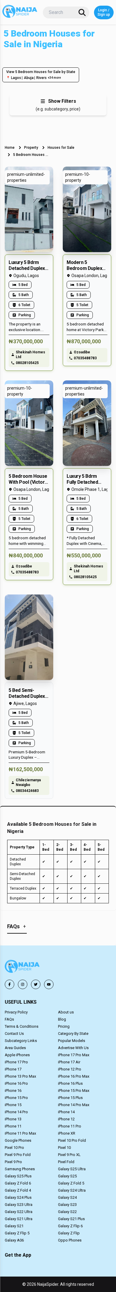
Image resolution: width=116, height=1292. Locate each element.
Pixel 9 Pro (13, 1162)
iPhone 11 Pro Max (20, 1133)
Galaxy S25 (67, 1176)
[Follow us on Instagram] (22, 984)
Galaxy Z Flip (69, 1233)
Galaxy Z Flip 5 (17, 1233)
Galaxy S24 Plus (18, 1197)
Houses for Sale (61, 148)
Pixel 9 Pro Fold (18, 1154)
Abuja (29, 78)
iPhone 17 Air (69, 1062)
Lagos (16, 78)
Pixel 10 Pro (14, 1147)
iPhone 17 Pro (16, 1062)
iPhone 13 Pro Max (20, 1076)
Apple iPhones (17, 1055)
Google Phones (18, 1140)
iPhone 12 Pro (69, 1069)
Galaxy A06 (14, 1240)
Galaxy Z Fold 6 (18, 1183)
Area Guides (15, 1048)
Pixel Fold (66, 1162)
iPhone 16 (13, 1090)
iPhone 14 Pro (16, 1112)
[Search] (82, 12)
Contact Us (14, 1033)
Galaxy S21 (14, 1226)
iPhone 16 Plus (70, 1083)
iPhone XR (66, 1133)
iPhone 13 (13, 1119)
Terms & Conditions (21, 1026)
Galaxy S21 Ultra (18, 1219)
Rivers (41, 78)
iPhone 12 (66, 1119)
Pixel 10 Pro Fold (72, 1140)
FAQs (9, 1019)
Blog (62, 1019)
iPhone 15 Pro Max (73, 1090)
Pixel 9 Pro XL (69, 1154)
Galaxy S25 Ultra (72, 1169)
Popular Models (71, 1040)
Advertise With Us (73, 1048)
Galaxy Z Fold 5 (71, 1183)
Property (31, 148)
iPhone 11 (13, 1126)
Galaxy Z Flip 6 (70, 1226)
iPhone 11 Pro (69, 1126)
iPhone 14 (66, 1112)
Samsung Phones (20, 1169)
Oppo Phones (69, 1240)
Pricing (64, 1026)
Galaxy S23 (67, 1204)
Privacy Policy (16, 1012)
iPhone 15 (13, 1105)
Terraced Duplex (23, 888)
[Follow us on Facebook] (9, 984)
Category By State (73, 1033)
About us (66, 1012)
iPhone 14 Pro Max (73, 1105)
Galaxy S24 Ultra (72, 1190)
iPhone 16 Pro (16, 1083)
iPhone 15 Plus (70, 1097)
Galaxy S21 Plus (71, 1219)
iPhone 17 (13, 1069)
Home (10, 148)
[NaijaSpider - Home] (22, 967)
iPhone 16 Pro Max (73, 1076)
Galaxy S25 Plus (18, 1176)
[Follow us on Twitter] (35, 984)
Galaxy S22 (67, 1211)
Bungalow (18, 898)
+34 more (54, 77)
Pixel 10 (64, 1147)
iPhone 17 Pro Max (73, 1055)
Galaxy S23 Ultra (18, 1204)
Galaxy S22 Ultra (18, 1211)
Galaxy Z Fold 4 (18, 1190)
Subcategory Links (21, 1040)
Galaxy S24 (67, 1197)
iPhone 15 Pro (16, 1097)
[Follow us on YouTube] (49, 984)
